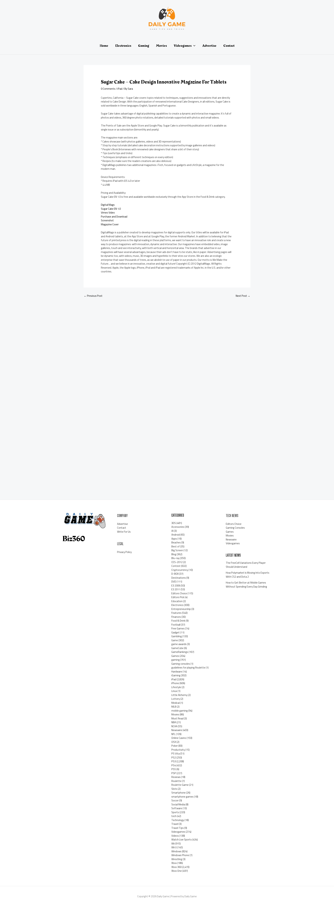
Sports (175, 812)
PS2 (173, 757)
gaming (175, 659)
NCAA (174, 726)
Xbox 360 (176, 866)
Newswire (176, 730)
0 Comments (108, 88)
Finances (176, 616)
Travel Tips (177, 827)
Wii (173, 843)
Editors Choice (179, 593)
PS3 (173, 761)
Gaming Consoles (235, 527)
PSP (173, 773)
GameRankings (179, 651)
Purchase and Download (114, 216)
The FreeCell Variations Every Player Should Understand (246, 564)
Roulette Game (180, 784)
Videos (175, 835)
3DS (173, 523)
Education (176, 601)
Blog (173, 554)
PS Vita (175, 753)
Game (174, 640)
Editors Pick (177, 597)
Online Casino (178, 737)
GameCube (177, 648)
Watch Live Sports (181, 839)
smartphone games (182, 796)
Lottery (175, 698)
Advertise (122, 523)
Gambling (176, 636)
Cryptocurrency (179, 569)
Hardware (176, 671)
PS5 (173, 769)
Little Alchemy (179, 694)
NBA (173, 722)
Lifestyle (176, 687)
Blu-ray (175, 558)
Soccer (175, 800)
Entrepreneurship (181, 608)
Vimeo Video (108, 212)
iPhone (175, 683)
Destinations (178, 577)
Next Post (243, 295)
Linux (174, 690)
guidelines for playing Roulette (188, 667)
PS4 (173, 765)
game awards (178, 644)
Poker (174, 745)
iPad (119, 88)
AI (172, 530)
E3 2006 (175, 585)
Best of (175, 546)
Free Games (178, 628)
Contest (176, 565)
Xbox (174, 862)
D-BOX (175, 573)
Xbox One (176, 870)
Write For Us (124, 531)
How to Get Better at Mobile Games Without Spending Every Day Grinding (246, 584)
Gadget (175, 632)
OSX (173, 741)
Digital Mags (108, 204)
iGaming (175, 675)
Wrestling (176, 859)
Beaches (176, 542)
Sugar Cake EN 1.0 (111, 208)
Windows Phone (180, 855)
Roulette (176, 780)
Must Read (177, 718)
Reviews (176, 776)
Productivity (178, 749)
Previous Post (93, 295)
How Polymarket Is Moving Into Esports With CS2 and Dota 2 (247, 574)
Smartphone (178, 792)
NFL (173, 734)
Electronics (177, 605)
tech (173, 816)
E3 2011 (175, 589)
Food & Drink (178, 620)
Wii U (174, 847)
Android (175, 534)
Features (176, 612)
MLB (173, 706)
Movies (175, 714)
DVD (173, 581)
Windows (176, 851)
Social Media (178, 804)
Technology (177, 820)
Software (176, 808)
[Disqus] (167, 346)
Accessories (177, 526)
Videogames (178, 831)
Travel (174, 823)
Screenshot (107, 220)
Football (175, 624)
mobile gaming (179, 710)
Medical (175, 702)
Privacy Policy (124, 552)
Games (175, 655)
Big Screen (177, 550)
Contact (121, 527)
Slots (174, 788)
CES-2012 (176, 562)
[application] (193, 46)
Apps (174, 538)
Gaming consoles (180, 663)
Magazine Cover (110, 224)
